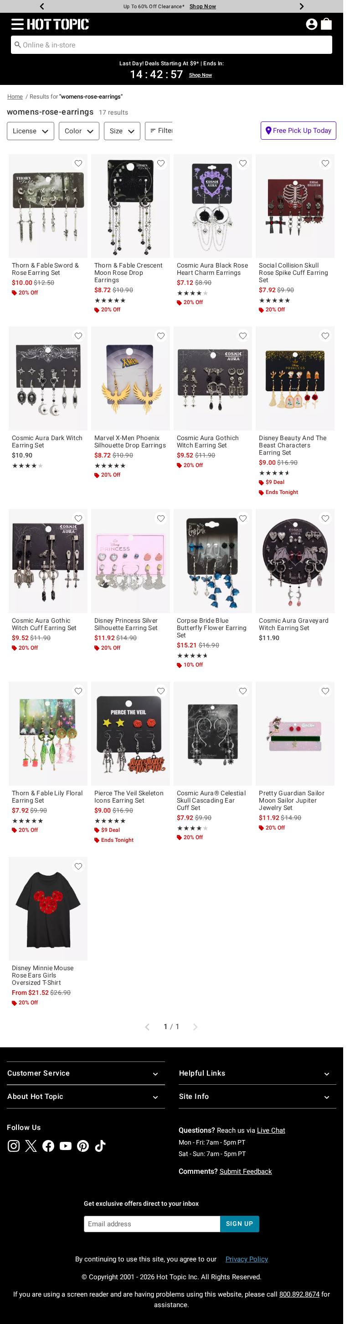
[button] (15, 24)
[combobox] (171, 45)
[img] (14, 1146)
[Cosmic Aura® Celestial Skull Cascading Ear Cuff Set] (213, 733)
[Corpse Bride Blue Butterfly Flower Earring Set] (213, 561)
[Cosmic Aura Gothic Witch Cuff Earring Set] (48, 561)
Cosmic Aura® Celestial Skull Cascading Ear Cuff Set (211, 800)
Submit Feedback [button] (246, 1171)
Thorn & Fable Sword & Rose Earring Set (45, 269)
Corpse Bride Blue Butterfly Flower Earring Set (212, 628)
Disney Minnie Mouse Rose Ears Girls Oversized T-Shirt (43, 975)
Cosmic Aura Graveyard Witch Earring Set (294, 624)
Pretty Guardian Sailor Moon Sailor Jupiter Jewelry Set (291, 800)
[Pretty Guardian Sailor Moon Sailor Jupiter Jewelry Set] (295, 733)
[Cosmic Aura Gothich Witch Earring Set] (213, 378)
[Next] (302, 6)
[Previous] (42, 6)
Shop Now (203, 6)
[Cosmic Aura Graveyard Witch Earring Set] (295, 561)
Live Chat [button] (271, 1130)
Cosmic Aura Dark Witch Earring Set (47, 441)
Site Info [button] (194, 1096)
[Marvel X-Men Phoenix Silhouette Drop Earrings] (130, 378)
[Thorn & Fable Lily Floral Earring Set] (48, 733)
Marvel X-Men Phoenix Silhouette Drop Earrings (130, 441)
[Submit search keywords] (18, 44)
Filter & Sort (176, 130)
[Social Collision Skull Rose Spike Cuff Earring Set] (295, 206)
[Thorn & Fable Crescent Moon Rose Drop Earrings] (130, 206)
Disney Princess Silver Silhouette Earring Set (126, 624)
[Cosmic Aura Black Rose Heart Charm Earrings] (213, 206)
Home (15, 96)
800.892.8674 (299, 1294)
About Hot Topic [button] (35, 1096)
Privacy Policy (247, 1259)
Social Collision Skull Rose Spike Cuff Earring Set (293, 273)
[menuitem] (326, 24)
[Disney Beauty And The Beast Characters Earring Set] (295, 378)
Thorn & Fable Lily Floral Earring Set (47, 796)
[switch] (298, 130)
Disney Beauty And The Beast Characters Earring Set (292, 445)
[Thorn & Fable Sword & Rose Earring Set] (48, 206)
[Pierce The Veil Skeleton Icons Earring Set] (130, 733)
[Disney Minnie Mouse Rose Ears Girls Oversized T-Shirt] (48, 909)
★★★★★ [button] (110, 300)
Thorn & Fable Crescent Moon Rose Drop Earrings (128, 273)
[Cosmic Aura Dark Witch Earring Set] (48, 378)
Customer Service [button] (38, 1073)
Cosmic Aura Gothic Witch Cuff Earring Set (44, 624)
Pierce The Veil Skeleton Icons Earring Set (129, 796)
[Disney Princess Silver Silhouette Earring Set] (130, 561)
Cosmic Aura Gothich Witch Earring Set (208, 441)
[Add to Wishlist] (78, 163)
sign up (239, 1223)
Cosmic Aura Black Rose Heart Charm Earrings (212, 269)
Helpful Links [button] (202, 1073)
